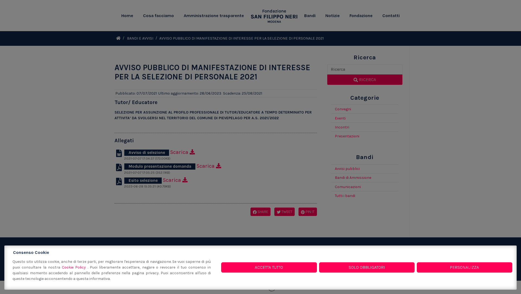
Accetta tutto (269, 267)
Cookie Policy (75, 267)
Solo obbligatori (367, 267)
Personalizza (464, 267)
